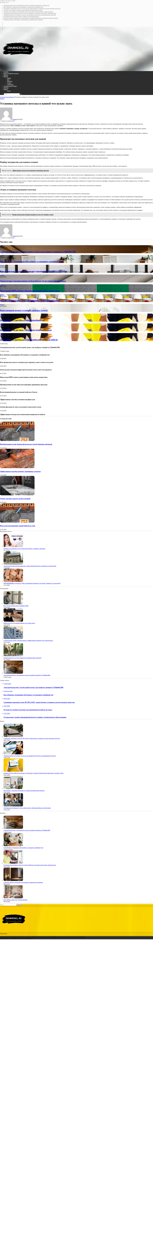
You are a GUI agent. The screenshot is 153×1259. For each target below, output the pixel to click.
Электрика (10, 84)
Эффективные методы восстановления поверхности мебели (29, 339)
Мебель (6, 75)
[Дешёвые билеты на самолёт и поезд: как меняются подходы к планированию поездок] (13, 754)
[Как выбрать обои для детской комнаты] (13, 898)
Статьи (7, 97)
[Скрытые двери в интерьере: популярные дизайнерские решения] (13, 880)
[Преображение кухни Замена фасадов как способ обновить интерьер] (17, 440)
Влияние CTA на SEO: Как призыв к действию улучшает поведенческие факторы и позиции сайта (33, 773)
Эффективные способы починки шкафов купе (22, 320)
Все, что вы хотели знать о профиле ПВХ (16, 606)
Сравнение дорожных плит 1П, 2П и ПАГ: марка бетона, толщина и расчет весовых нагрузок (32, 8)
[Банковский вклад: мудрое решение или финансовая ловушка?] (13, 656)
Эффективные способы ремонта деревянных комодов (20, 471)
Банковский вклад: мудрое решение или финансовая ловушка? (22, 658)
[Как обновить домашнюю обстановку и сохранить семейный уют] (13, 845)
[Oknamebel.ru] (17, 66)
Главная (6, 72)
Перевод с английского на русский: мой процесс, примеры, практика (24, 549)
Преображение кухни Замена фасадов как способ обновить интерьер (26, 444)
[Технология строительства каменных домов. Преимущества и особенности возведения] (13, 564)
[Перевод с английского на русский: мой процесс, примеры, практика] (13, 546)
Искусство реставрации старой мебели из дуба (17, 526)
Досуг (9, 91)
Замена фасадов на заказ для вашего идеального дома (26, 329)
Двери (9, 78)
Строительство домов (10, 86)
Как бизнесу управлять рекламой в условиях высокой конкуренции (24, 791)
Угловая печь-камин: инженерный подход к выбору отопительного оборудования (28, 11)
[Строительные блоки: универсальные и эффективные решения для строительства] (13, 638)
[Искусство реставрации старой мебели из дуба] (17, 522)
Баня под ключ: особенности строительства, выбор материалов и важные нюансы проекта (31, 18)
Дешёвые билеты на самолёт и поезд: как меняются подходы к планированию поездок (30, 15)
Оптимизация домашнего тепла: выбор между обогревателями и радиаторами (27, 808)
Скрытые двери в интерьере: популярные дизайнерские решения (23, 19)
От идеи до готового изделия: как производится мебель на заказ (23, 10)
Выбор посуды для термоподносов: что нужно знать (19, 623)
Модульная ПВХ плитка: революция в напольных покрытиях (30, 290)
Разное (6, 89)
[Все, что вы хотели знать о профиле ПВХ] (13, 604)
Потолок (9, 81)
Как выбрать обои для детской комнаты (15, 900)
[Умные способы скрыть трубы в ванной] (17, 495)
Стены (9, 83)
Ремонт (6, 76)
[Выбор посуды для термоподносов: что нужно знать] (13, 621)
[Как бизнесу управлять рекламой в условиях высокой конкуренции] (13, 788)
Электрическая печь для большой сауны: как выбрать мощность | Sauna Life (26, 5)
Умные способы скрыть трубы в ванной (15, 498)
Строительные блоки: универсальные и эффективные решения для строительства (28, 640)
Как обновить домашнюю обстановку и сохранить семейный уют (23, 7)
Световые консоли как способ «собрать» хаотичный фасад (21, 16)
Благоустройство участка (11, 73)
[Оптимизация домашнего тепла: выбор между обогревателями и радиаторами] (13, 806)
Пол (8, 79)
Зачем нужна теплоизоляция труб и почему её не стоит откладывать (33, 280)
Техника (6, 87)
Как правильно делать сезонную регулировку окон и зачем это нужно (33, 271)
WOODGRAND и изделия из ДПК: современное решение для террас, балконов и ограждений (32, 583)
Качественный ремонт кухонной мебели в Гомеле (24, 310)
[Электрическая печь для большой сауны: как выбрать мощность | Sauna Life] (13, 673)
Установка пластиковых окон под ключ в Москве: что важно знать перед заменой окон (30, 13)
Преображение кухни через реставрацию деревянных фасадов (30, 300)
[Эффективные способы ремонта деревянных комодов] (17, 467)
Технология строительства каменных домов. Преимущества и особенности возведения (30, 566)
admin (14, 119)
